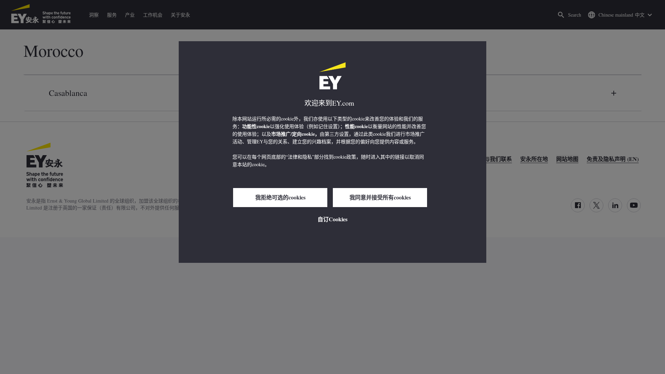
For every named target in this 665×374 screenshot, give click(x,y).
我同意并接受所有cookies (380, 197)
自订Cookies (332, 219)
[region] (332, 152)
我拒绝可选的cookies (280, 197)
